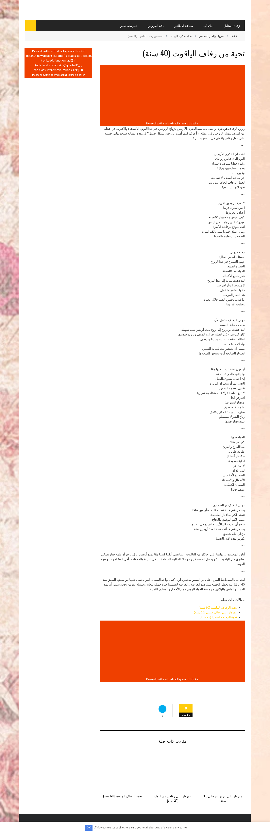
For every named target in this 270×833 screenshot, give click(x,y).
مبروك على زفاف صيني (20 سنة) (215, 612)
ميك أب (208, 25)
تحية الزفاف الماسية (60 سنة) (218, 607)
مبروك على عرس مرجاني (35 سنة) (222, 798)
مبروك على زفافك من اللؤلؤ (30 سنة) (172, 798)
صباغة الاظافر (184, 25)
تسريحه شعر (128, 25)
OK (89, 827)
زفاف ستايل (232, 25)
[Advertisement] (172, 93)
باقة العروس (155, 25)
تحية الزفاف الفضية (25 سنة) (218, 617)
